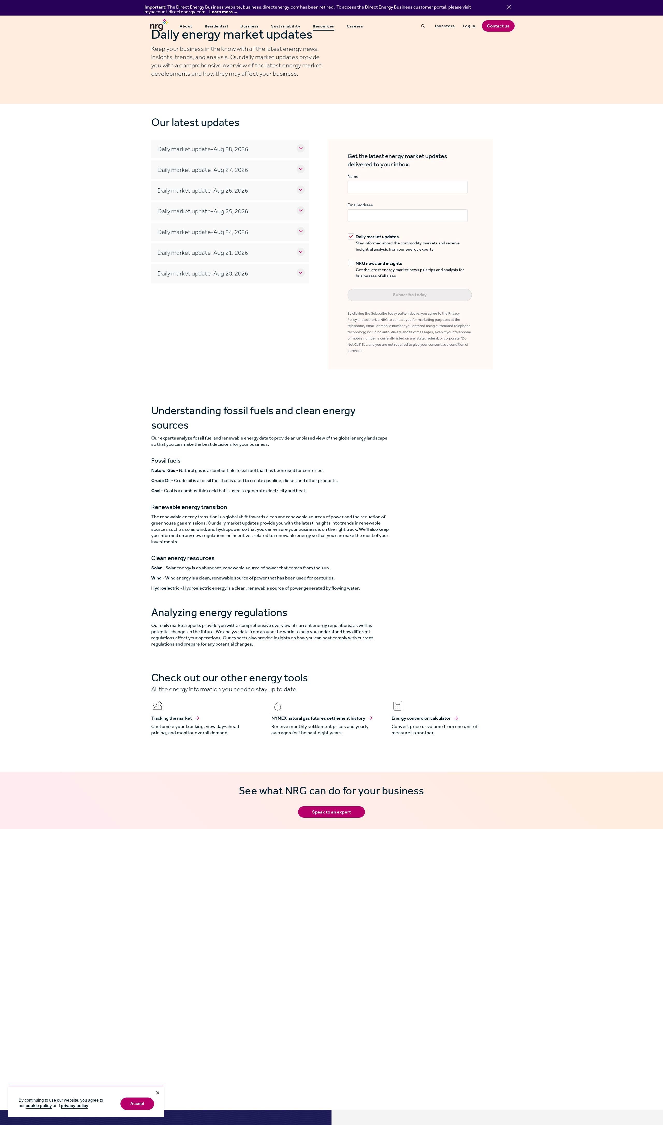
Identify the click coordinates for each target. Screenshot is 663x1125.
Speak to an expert (331, 812)
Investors (445, 26)
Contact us (498, 26)
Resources (323, 26)
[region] (86, 1101)
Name (353, 176)
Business (250, 26)
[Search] (423, 26)
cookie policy (39, 1105)
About (186, 26)
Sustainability (285, 26)
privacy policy (74, 1105)
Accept (137, 1103)
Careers (355, 26)
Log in (469, 26)
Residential (216, 26)
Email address (360, 204)
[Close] (157, 1093)
